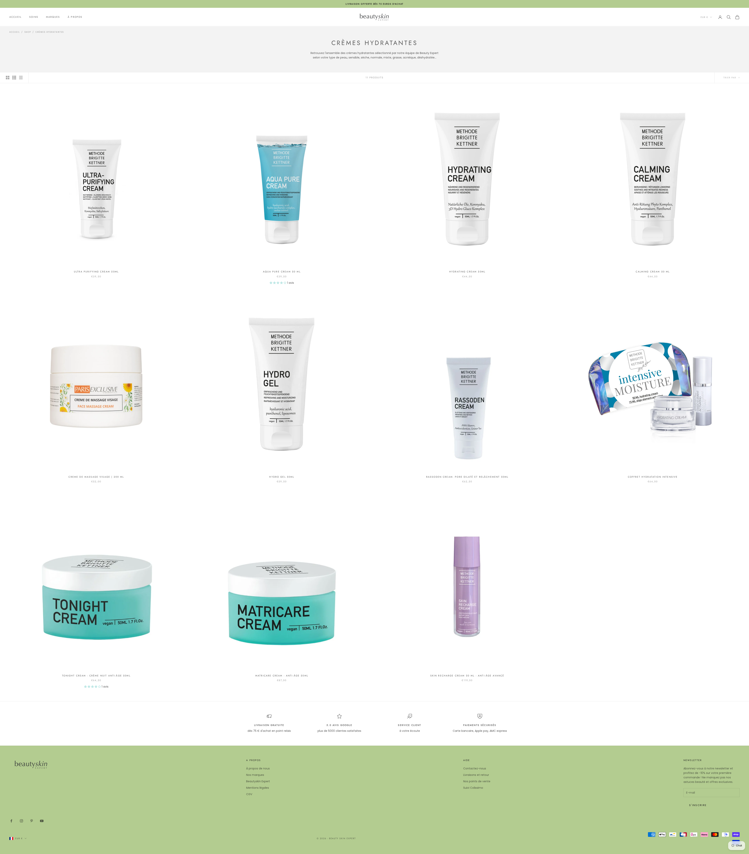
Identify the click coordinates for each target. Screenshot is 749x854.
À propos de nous (258, 768)
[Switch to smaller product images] (14, 77)
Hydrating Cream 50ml (467, 271)
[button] (278, 283)
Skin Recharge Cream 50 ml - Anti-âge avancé (467, 675)
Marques (53, 17)
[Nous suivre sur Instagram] (21, 821)
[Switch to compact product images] (21, 77)
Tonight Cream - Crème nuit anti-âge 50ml (96, 675)
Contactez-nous (474, 768)
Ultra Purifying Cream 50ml (96, 271)
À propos (75, 17)
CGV (249, 794)
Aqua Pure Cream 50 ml (281, 271)
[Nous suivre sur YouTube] (42, 821)
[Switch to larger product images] (7, 77)
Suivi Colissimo (473, 788)
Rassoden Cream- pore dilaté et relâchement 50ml (467, 477)
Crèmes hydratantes (49, 32)
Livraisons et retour (476, 775)
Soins (33, 17)
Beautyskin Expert (258, 781)
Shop (27, 32)
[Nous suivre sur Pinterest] (32, 821)
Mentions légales (257, 788)
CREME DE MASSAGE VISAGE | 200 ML (96, 477)
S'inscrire (698, 805)
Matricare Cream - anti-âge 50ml (281, 675)
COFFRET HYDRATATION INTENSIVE (653, 477)
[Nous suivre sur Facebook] (11, 821)
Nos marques (255, 775)
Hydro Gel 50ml (281, 477)
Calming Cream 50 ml (653, 271)
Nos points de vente (476, 781)
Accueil (15, 17)
